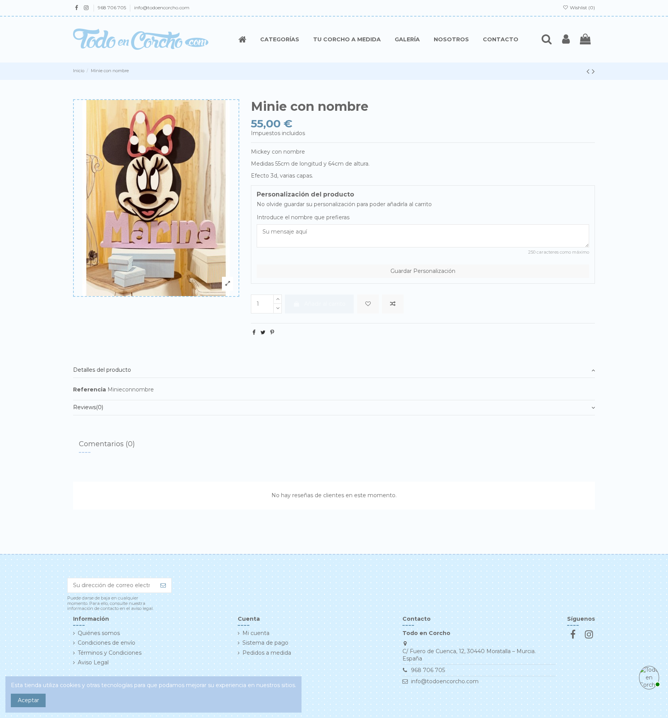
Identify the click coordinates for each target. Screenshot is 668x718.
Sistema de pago (265, 642)
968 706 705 (112, 7)
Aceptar (28, 700)
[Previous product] (589, 71)
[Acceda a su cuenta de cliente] (566, 39)
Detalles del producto (102, 369)
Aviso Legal (93, 662)
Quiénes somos (99, 633)
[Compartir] (254, 332)
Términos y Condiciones (109, 652)
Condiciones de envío (106, 642)
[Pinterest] (272, 332)
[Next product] (593, 71)
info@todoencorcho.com (161, 7)
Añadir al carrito (325, 303)
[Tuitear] (263, 332)
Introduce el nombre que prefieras (303, 217)
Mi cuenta (255, 633)
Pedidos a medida (266, 652)
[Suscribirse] (163, 585)
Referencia (89, 389)
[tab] (334, 370)
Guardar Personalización (422, 271)
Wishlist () (582, 7)
